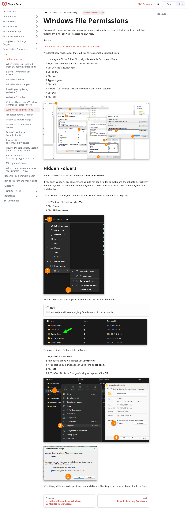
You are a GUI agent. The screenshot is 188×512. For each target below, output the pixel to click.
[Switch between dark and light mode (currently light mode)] (158, 4)
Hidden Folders (162, 14)
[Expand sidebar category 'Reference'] (37, 195)
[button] (20, 16)
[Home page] (46, 12)
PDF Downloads (146, 4)
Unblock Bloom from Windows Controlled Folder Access (72, 46)
